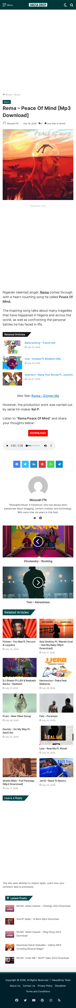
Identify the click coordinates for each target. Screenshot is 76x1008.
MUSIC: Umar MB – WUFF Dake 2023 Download (42, 957)
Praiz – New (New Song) (17, 716)
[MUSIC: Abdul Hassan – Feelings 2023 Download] (9, 909)
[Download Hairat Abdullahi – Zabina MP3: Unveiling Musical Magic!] (9, 948)
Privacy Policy (45, 985)
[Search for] (71, 6)
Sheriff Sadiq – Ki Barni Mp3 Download (37, 919)
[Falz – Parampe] (56, 703)
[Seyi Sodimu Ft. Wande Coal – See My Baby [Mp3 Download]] (56, 628)
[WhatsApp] (50, 464)
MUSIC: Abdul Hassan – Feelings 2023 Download (43, 905)
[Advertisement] (38, 51)
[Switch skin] (65, 6)
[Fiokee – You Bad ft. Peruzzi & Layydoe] (20, 628)
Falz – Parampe (48, 716)
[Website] (35, 518)
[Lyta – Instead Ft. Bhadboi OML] (12, 363)
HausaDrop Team (61, 980)
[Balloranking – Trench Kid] (12, 347)
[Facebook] (16, 464)
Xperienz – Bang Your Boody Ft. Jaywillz (49, 374)
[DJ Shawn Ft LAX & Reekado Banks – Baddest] (20, 667)
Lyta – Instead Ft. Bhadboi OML (43, 358)
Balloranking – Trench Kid (40, 342)
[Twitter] (25, 464)
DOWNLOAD (38, 433)
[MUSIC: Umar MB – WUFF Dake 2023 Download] (9, 961)
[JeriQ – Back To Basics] (56, 767)
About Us (15, 985)
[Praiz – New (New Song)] (20, 703)
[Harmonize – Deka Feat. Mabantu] (56, 667)
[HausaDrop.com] (38, 4)
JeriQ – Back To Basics (52, 780)
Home (8, 94)
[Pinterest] (42, 464)
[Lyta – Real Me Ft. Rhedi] (56, 735)
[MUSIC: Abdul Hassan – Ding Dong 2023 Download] (9, 935)
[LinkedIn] (33, 464)
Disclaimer (60, 985)
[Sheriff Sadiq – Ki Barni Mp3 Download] (9, 922)
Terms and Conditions (38, 991)
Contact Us (29, 985)
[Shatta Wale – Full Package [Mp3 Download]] (20, 767)
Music (17, 94)
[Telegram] (59, 464)
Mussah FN (38, 500)
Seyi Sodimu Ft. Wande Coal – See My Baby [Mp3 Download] (56, 645)
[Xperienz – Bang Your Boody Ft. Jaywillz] (12, 379)
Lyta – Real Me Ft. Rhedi (53, 748)
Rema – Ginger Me (45, 396)
